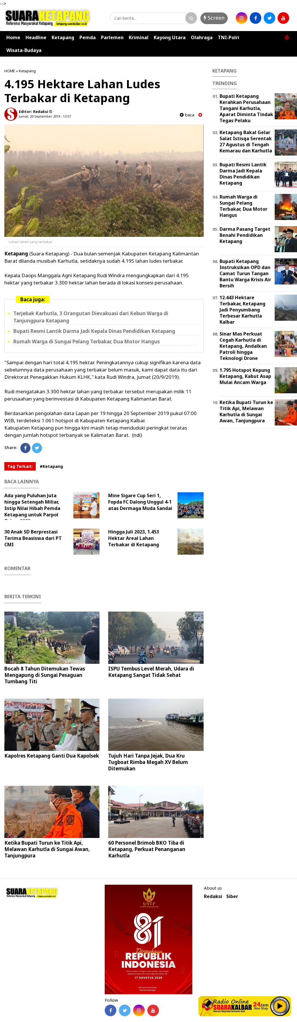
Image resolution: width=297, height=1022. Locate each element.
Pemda (87, 37)
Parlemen (112, 37)
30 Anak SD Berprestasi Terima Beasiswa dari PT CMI (33, 538)
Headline (36, 37)
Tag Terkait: (20, 466)
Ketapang (63, 37)
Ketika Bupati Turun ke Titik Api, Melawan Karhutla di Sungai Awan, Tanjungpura (47, 849)
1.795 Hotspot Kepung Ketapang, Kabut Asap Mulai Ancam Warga (245, 376)
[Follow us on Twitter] (125, 1010)
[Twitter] (37, 448)
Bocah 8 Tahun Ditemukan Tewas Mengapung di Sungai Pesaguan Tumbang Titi (44, 675)
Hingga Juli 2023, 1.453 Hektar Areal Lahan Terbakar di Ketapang (133, 538)
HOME (9, 70)
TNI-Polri (228, 37)
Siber (232, 896)
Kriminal (138, 37)
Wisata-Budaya (23, 50)
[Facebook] (25, 448)
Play (280, 1006)
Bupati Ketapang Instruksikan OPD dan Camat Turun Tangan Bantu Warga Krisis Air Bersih (245, 273)
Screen (215, 17)
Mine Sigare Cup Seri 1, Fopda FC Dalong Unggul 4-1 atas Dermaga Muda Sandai (140, 501)
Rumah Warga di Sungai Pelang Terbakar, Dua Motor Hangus (86, 341)
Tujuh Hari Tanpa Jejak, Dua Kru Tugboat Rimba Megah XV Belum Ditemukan (148, 762)
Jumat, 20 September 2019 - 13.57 (45, 116)
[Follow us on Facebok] (110, 1010)
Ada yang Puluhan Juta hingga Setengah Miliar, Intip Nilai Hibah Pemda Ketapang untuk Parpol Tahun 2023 (32, 508)
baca (189, 114)
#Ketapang (51, 466)
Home (13, 37)
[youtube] (283, 18)
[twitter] (269, 18)
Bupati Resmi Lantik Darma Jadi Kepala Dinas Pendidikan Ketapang (94, 331)
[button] (287, 35)
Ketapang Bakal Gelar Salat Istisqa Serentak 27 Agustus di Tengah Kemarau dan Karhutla (246, 141)
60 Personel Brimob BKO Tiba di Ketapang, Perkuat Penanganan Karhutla (146, 849)
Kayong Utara (170, 37)
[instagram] (241, 18)
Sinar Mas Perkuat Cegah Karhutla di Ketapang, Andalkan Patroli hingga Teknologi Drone (243, 346)
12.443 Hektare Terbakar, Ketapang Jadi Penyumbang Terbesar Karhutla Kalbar (242, 309)
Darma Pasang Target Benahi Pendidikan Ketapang (245, 235)
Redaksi (213, 896)
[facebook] (255, 18)
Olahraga (202, 37)
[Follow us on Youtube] (153, 1010)
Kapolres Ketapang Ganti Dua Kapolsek (51, 755)
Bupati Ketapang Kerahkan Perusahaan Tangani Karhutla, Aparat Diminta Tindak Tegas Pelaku (246, 108)
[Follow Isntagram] (139, 1010)
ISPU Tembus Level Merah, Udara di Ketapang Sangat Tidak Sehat (151, 671)
